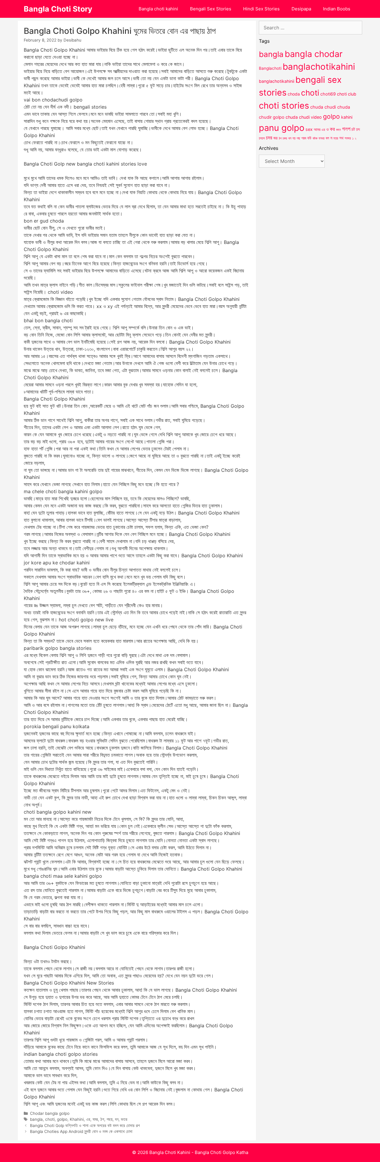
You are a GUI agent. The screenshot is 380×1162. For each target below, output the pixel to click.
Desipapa (301, 9)
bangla (36, 1119)
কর (332, 129)
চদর (269, 138)
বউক (315, 138)
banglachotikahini (319, 66)
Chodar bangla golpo (49, 1113)
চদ (358, 129)
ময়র (335, 138)
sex (309, 129)
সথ (341, 137)
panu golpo (281, 128)
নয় (293, 138)
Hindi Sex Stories (261, 9)
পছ (298, 138)
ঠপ (102, 1119)
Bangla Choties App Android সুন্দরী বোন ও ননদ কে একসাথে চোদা (81, 1131)
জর (275, 138)
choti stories (284, 105)
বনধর (321, 138)
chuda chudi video (304, 117)
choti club (346, 93)
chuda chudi (323, 107)
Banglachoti (270, 68)
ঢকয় (285, 138)
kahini (346, 117)
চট (353, 129)
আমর (317, 129)
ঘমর (95, 1119)
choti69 (328, 93)
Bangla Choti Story (58, 8)
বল (327, 138)
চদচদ (262, 138)
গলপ (346, 129)
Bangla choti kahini (158, 9)
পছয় (110, 1119)
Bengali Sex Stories (210, 9)
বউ (309, 138)
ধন (289, 138)
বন (116, 1119)
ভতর (124, 1119)
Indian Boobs (336, 9)
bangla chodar (314, 54)
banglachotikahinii (276, 81)
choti (50, 1119)
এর (88, 1119)
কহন (338, 130)
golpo (62, 1119)
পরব (303, 138)
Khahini (77, 1119)
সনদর (348, 138)
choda (294, 93)
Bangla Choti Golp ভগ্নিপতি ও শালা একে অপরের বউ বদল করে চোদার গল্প (85, 1125)
